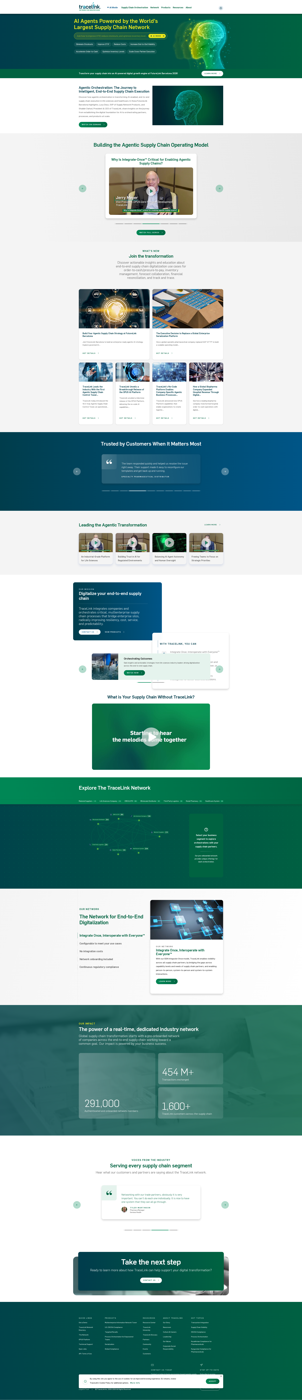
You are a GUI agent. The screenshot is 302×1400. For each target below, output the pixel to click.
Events (145, 1349)
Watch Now (133, 673)
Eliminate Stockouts (84, 44)
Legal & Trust (84, 1389)
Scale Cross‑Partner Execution (142, 51)
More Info (135, 1383)
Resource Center (149, 1323)
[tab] (119, 224)
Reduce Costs (120, 44)
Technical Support (86, 1344)
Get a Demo (83, 1323)
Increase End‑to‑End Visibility (142, 44)
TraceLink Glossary (150, 1335)
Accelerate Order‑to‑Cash (87, 51)
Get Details (89, 353)
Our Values (167, 1341)
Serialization (109, 1344)
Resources (149, 1318)
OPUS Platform (84, 1340)
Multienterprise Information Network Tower (121, 1323)
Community (147, 1344)
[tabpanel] (151, 186)
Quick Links (85, 1318)
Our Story (166, 1323)
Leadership (167, 1337)
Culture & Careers (169, 1332)
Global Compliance (112, 1349)
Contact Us (88, 632)
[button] (151, 191)
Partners (146, 1340)
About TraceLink (173, 1318)
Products (110, 1318)
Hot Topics (197, 1318)
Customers (147, 1354)
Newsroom (167, 1327)
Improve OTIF (103, 44)
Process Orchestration (199, 1337)
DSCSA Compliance (198, 1332)
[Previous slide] (82, 188)
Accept (212, 1381)
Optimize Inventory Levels (113, 51)
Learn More (210, 74)
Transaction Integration (200, 1323)
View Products (113, 632)
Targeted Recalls (111, 1332)
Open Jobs (83, 1349)
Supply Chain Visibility (199, 1327)
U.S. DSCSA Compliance (114, 1327)
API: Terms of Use (85, 1354)
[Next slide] (219, 188)
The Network (83, 1335)
